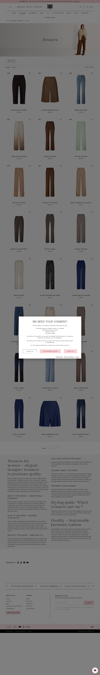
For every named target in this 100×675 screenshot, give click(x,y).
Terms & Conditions (69, 357)
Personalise (29, 351)
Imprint (77, 357)
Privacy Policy (59, 357)
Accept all (70, 351)
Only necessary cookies (50, 351)
